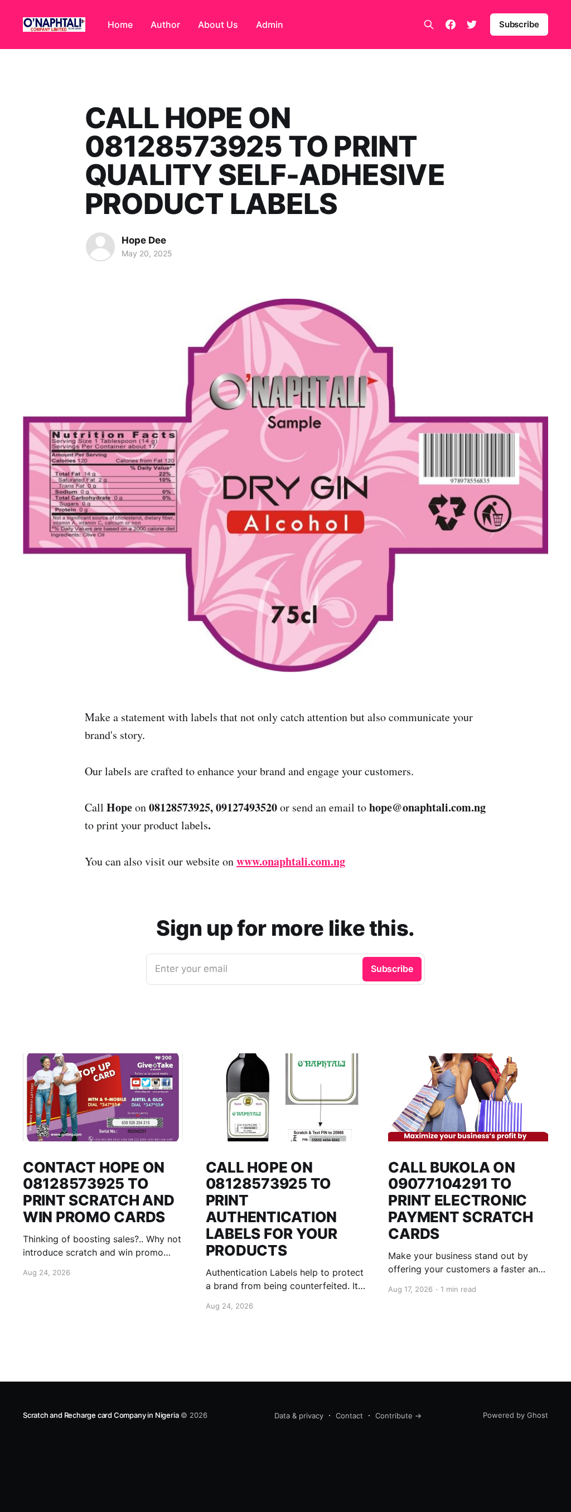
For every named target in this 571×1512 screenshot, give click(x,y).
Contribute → (398, 1415)
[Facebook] (451, 25)
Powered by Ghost (515, 1415)
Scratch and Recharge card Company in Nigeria (100, 1415)
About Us (218, 24)
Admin (269, 24)
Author (165, 24)
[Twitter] (472, 25)
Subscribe (519, 24)
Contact (349, 1415)
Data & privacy (298, 1415)
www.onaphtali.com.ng (290, 861)
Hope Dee (144, 240)
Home (120, 24)
